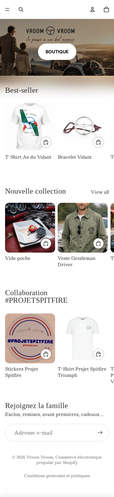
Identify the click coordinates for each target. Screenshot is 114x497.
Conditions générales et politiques (57, 475)
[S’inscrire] (100, 432)
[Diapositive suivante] (102, 134)
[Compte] (92, 9)
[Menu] (7, 9)
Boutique (57, 51)
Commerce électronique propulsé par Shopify (69, 459)
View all (100, 192)
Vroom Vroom (40, 457)
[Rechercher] (21, 9)
